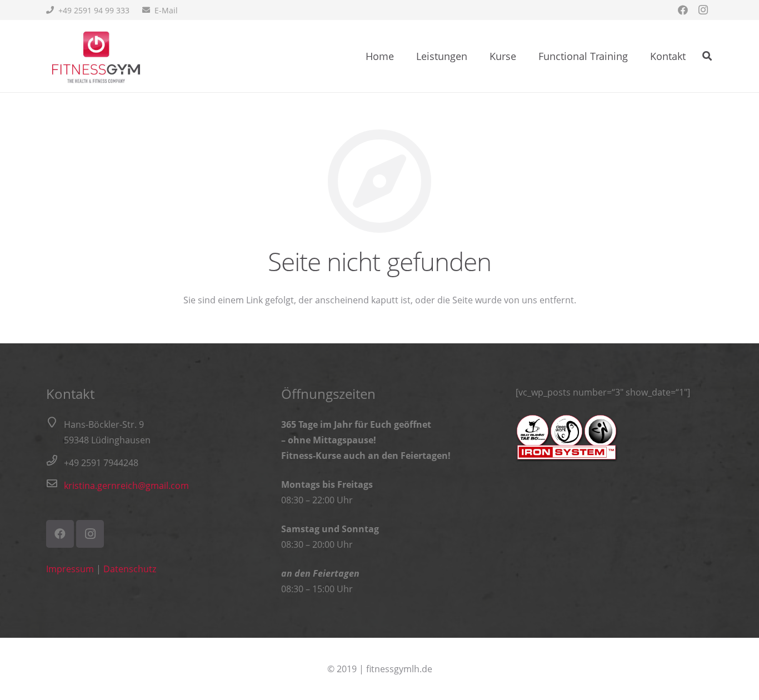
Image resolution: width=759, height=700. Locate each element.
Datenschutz (129, 569)
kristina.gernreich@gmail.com (126, 485)
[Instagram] (703, 10)
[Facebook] (683, 10)
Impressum (70, 569)
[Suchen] (707, 56)
